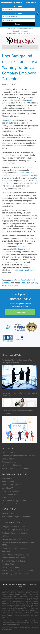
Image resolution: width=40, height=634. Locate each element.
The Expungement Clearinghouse (16, 574)
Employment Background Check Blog (18, 33)
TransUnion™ (7, 497)
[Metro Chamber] (19, 338)
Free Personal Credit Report (13, 558)
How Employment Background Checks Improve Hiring (18, 412)
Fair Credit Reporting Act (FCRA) (15, 555)
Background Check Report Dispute (16, 527)
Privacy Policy (8, 459)
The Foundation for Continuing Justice (17, 570)
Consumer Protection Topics (13, 561)
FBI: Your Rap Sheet (10, 567)
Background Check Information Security (18, 456)
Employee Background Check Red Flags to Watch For (19, 394)
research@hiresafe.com (25, 28)
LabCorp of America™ (11, 491)
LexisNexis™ (7, 488)
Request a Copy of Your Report (15, 530)
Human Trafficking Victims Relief (15, 468)
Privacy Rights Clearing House (14, 539)
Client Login (15, 31)
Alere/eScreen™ (9, 482)
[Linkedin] (32, 33)
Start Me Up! (20, 312)
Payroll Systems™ (9, 513)
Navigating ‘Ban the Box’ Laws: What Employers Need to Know (17, 361)
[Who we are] (31, 327)
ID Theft (5, 536)
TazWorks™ (7, 479)
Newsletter (24, 31)
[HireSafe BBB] (8, 327)
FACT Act (6, 551)
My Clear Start (8, 564)
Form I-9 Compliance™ (11, 485)
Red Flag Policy (8, 453)
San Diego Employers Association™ (17, 517)
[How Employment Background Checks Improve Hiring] (19, 429)
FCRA (4, 285)
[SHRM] (8, 338)
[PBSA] (19, 327)
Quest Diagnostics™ (10, 494)
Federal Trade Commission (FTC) (16, 548)
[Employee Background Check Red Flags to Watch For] (19, 402)
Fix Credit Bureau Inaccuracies (14, 533)
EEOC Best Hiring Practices (13, 465)
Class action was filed (11, 120)
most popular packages (23, 270)
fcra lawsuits (13, 285)
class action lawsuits (29, 283)
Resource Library (9, 462)
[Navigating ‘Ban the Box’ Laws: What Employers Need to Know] (19, 377)
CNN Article (25, 173)
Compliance (15, 280)
